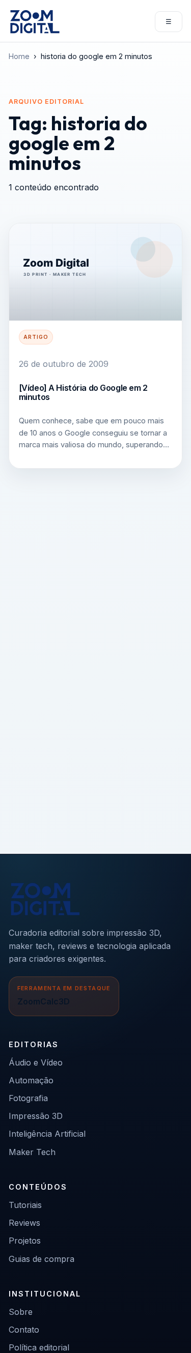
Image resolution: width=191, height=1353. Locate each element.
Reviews (24, 1223)
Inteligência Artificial (47, 1134)
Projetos (25, 1240)
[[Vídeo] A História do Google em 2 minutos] (95, 272)
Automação (31, 1080)
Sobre (21, 1312)
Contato (24, 1330)
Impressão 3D (36, 1116)
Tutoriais (25, 1205)
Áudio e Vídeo (36, 1062)
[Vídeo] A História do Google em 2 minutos (83, 392)
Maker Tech (32, 1152)
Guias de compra (41, 1259)
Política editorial (39, 1347)
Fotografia (28, 1098)
